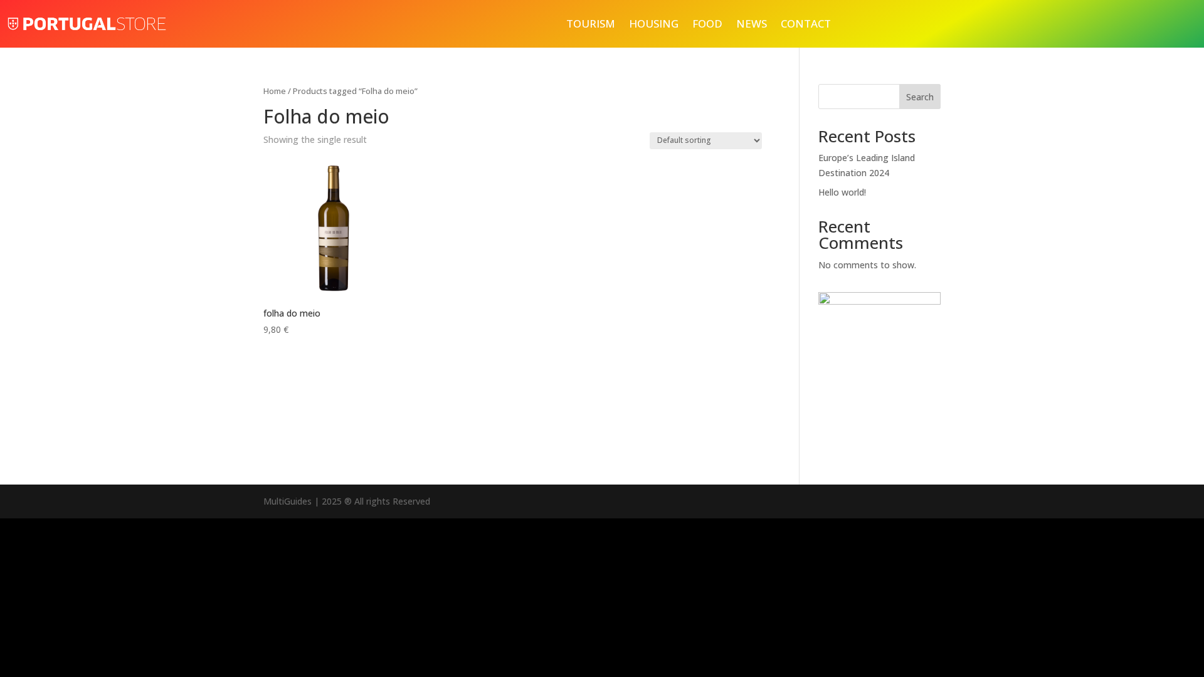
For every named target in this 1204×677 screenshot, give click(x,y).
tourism (590, 23)
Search (920, 97)
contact (806, 23)
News (751, 23)
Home (274, 91)
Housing (654, 23)
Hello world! (842, 192)
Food (707, 23)
